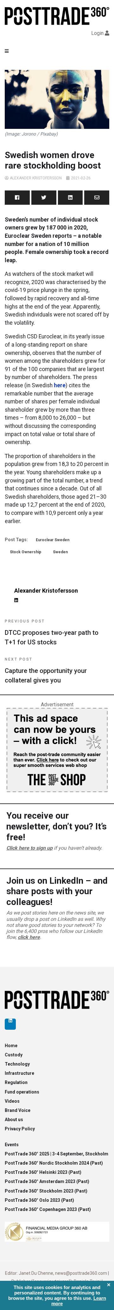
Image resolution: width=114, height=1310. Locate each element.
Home (11, 1045)
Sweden (60, 552)
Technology (17, 1064)
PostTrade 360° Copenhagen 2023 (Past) (48, 1209)
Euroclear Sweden (52, 540)
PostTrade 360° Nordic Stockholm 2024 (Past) (54, 1163)
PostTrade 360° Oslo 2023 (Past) (39, 1200)
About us (14, 1119)
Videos (12, 1101)
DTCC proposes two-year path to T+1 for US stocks (51, 632)
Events (12, 1144)
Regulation (16, 1082)
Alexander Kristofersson (36, 178)
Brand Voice (17, 1110)
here (60, 385)
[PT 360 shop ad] (57, 750)
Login (97, 33)
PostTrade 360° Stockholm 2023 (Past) (46, 1191)
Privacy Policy (20, 1128)
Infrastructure (19, 1073)
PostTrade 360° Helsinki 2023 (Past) (43, 1172)
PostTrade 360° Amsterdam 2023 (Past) (47, 1181)
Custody (13, 1054)
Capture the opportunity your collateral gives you (46, 670)
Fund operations (22, 1091)
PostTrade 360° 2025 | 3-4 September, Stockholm (56, 1153)
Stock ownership (25, 552)
